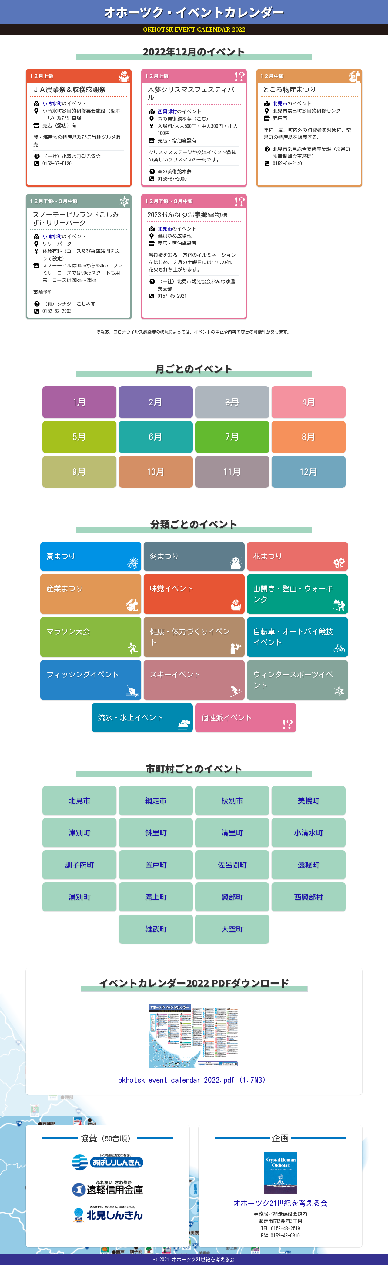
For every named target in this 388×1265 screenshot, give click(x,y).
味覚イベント (171, 588)
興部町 (232, 897)
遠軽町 (308, 864)
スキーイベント (175, 674)
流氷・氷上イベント (130, 717)
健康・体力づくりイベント (190, 637)
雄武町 (156, 929)
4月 (309, 402)
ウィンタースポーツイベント (293, 680)
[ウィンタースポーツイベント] (124, 201)
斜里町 (156, 832)
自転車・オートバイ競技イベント (293, 637)
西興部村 (167, 111)
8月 (309, 436)
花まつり (267, 556)
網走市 (156, 800)
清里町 (232, 832)
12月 (308, 471)
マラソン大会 (68, 631)
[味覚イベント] (124, 76)
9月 (79, 471)
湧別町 (79, 897)
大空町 (232, 929)
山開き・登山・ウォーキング (293, 594)
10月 (156, 471)
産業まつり (64, 588)
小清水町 (52, 103)
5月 (79, 436)
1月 (79, 402)
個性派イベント (226, 717)
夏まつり (60, 556)
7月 (232, 436)
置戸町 (156, 864)
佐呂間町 (232, 864)
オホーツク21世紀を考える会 (280, 1203)
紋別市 (232, 800)
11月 (232, 471)
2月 (155, 402)
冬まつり (164, 556)
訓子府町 (79, 864)
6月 (155, 436)
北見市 (280, 103)
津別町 (79, 832)
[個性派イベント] (239, 76)
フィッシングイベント (82, 674)
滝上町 (156, 897)
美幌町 (308, 800)
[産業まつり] (355, 76)
